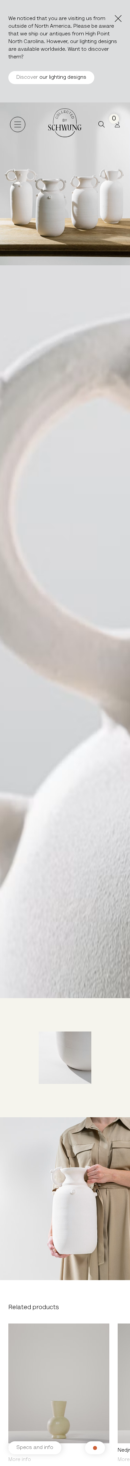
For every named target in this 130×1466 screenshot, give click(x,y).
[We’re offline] (95, 1447)
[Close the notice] (118, 18)
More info (19, 1459)
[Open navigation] (17, 124)
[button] (101, 124)
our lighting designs (51, 77)
